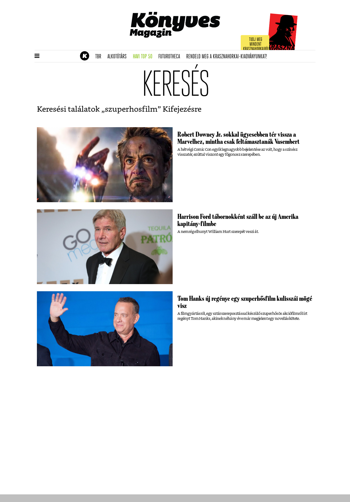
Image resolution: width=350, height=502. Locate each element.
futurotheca (170, 56)
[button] (37, 56)
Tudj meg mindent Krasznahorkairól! (256, 44)
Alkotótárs (118, 56)
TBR (99, 56)
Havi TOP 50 (144, 56)
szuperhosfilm (131, 109)
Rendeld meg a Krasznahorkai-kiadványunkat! (228, 56)
